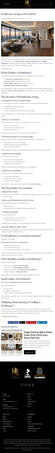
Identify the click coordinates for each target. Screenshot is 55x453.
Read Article (30, 352)
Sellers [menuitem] (4, 417)
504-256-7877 (6, 396)
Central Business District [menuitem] (34, 428)
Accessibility (32, 448)
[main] (27, 185)
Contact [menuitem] (30, 403)
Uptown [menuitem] (30, 421)
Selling (22, 18)
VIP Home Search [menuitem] (7, 421)
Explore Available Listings (10, 316)
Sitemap (26, 448)
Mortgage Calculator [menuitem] (8, 426)
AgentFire (30, 449)
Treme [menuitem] (29, 419)
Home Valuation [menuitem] (7, 424)
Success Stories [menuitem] (32, 401)
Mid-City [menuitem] (30, 417)
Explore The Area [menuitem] (32, 430)
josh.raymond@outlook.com (9, 18)
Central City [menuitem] (31, 426)
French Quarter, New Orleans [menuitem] (35, 424)
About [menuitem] (29, 396)
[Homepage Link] (27, 4)
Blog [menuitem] (29, 406)
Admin (22, 448)
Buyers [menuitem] (4, 419)
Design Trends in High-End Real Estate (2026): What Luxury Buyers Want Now (38, 335)
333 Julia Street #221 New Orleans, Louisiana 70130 (10, 407)
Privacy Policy (17, 448)
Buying (18, 18)
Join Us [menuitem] (29, 399)
